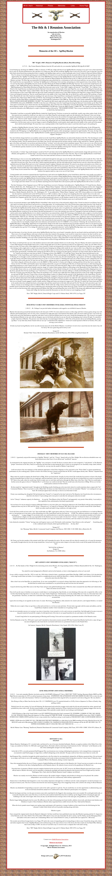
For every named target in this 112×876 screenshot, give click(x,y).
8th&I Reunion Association (60, 839)
